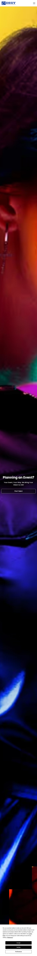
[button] (34, 3)
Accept (18, 943)
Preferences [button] (10, 937)
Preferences (18, 951)
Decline (18, 947)
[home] (8, 3)
